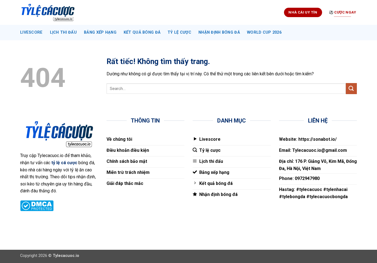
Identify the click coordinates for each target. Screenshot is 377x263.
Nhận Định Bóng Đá (219, 32)
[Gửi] (351, 88)
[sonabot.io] (47, 12)
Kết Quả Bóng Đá (142, 32)
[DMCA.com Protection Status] (37, 205)
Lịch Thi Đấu (63, 32)
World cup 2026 (264, 32)
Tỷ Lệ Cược (179, 32)
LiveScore (31, 32)
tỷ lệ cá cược (64, 162)
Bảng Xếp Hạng (100, 32)
